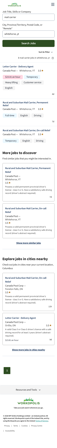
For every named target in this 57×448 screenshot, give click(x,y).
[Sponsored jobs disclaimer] (53, 58)
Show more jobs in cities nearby (28, 350)
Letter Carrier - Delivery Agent (18, 66)
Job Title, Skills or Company (16, 11)
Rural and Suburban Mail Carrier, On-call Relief (26, 130)
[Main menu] (53, 4)
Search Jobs (28, 43)
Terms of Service (41, 421)
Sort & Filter (44, 52)
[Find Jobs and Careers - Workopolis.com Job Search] (14, 4)
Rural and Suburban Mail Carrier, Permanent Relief (25, 104)
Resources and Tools (26, 389)
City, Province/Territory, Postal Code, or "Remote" (22, 26)
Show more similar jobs (28, 243)
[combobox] (28, 17)
